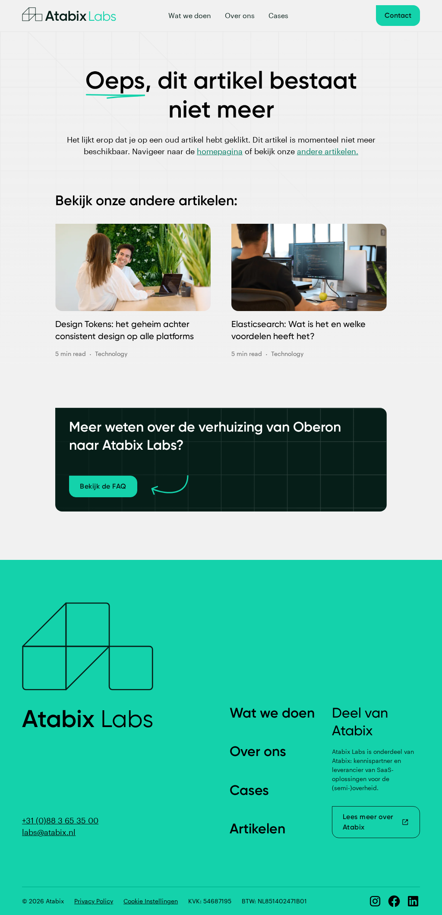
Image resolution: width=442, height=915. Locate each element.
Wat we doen (189, 15)
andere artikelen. (327, 151)
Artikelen (257, 828)
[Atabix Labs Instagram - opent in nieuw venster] (375, 901)
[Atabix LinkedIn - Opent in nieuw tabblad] (413, 901)
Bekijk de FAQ (103, 486)
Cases (278, 15)
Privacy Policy (93, 901)
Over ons (240, 15)
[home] (69, 15)
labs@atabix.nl (49, 832)
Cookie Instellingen (150, 901)
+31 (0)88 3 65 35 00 (60, 820)
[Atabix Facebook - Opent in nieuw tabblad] (394, 901)
